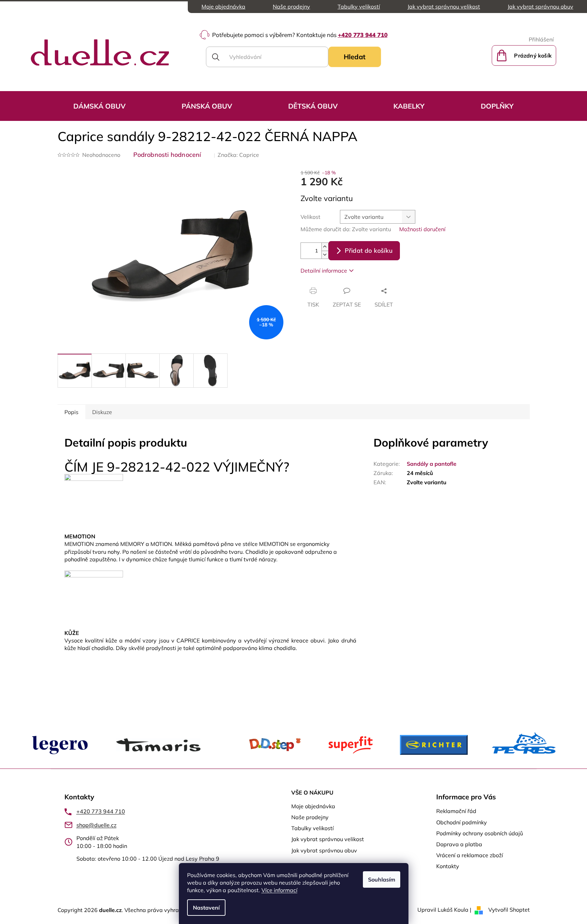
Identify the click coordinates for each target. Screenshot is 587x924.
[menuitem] (99, 106)
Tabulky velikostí (359, 6)
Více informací (279, 890)
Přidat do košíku (369, 250)
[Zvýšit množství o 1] (324, 247)
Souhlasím (381, 879)
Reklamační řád (456, 811)
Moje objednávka (223, 6)
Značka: (238, 154)
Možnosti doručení (422, 229)
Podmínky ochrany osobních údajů (479, 833)
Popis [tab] (71, 412)
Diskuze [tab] (102, 412)
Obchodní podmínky (461, 822)
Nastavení (206, 907)
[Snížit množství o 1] (324, 255)
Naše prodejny (291, 6)
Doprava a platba (459, 844)
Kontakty (447, 866)
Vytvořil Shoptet (509, 909)
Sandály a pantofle (431, 463)
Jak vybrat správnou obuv (540, 6)
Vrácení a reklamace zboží (469, 855)
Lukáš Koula (453, 909)
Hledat (355, 56)
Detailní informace (324, 270)
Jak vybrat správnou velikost (443, 6)
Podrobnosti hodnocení (167, 155)
